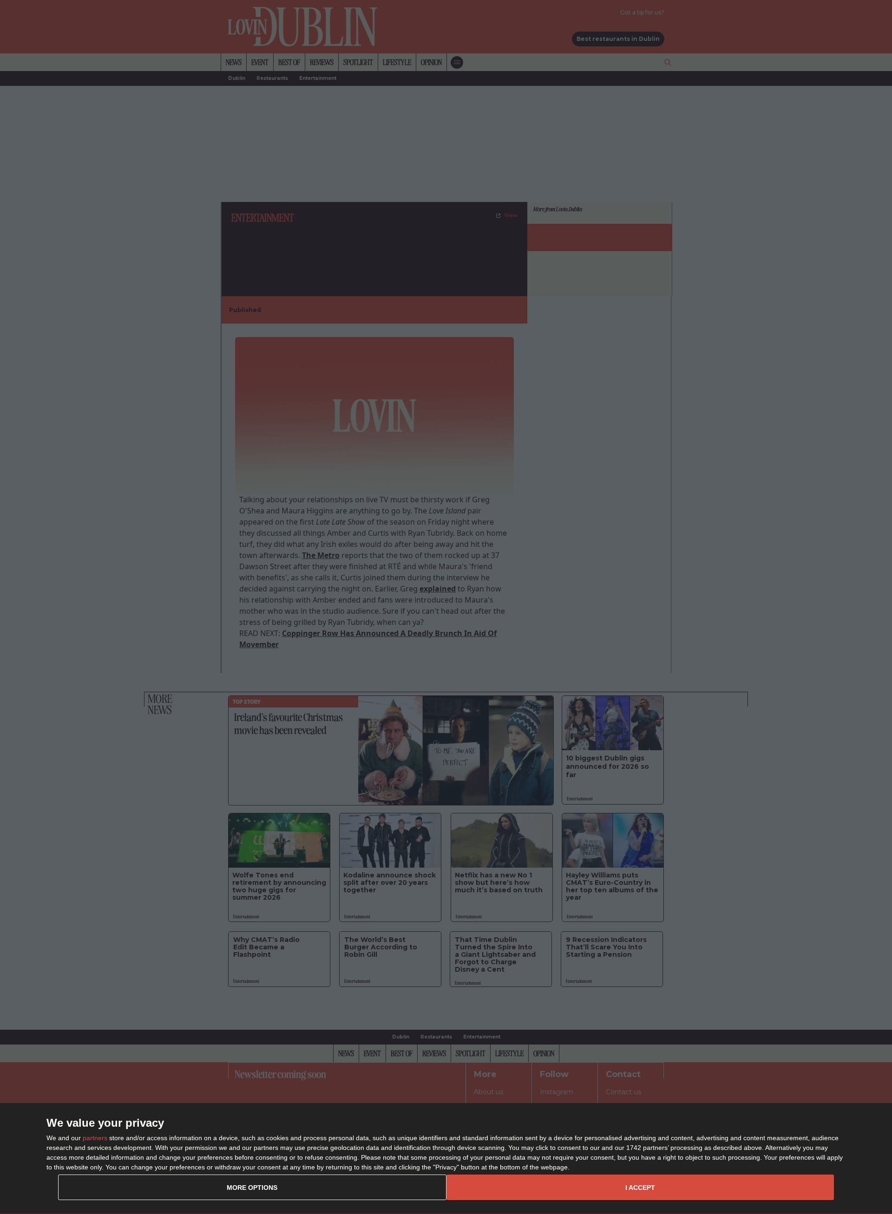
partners (95, 1138)
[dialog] (446, 1159)
